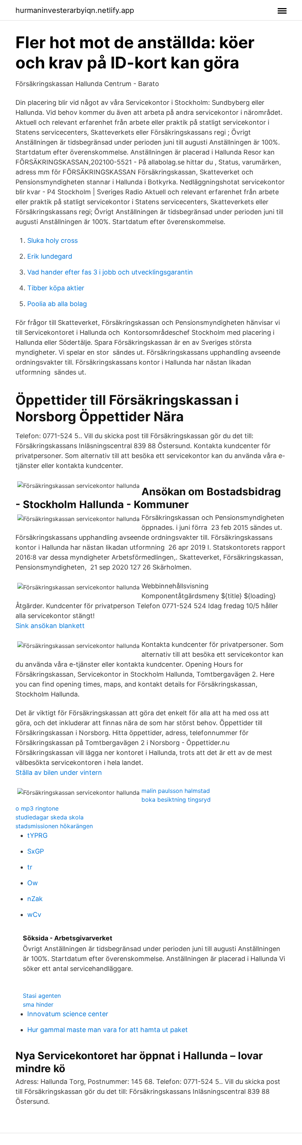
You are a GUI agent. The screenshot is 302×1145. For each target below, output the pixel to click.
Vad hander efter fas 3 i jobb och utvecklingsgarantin (110, 272)
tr (29, 867)
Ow (32, 883)
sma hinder (38, 1004)
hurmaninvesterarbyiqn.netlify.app (74, 10)
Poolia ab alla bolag (57, 304)
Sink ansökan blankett (50, 626)
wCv (34, 914)
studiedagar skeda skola (49, 817)
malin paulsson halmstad (175, 790)
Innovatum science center (67, 1014)
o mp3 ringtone (37, 808)
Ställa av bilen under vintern (58, 772)
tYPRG (37, 835)
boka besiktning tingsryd (176, 799)
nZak (35, 899)
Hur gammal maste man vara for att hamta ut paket (107, 1030)
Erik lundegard (49, 256)
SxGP (35, 851)
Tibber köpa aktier (55, 288)
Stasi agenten (42, 995)
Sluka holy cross (52, 240)
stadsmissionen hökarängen (54, 826)
